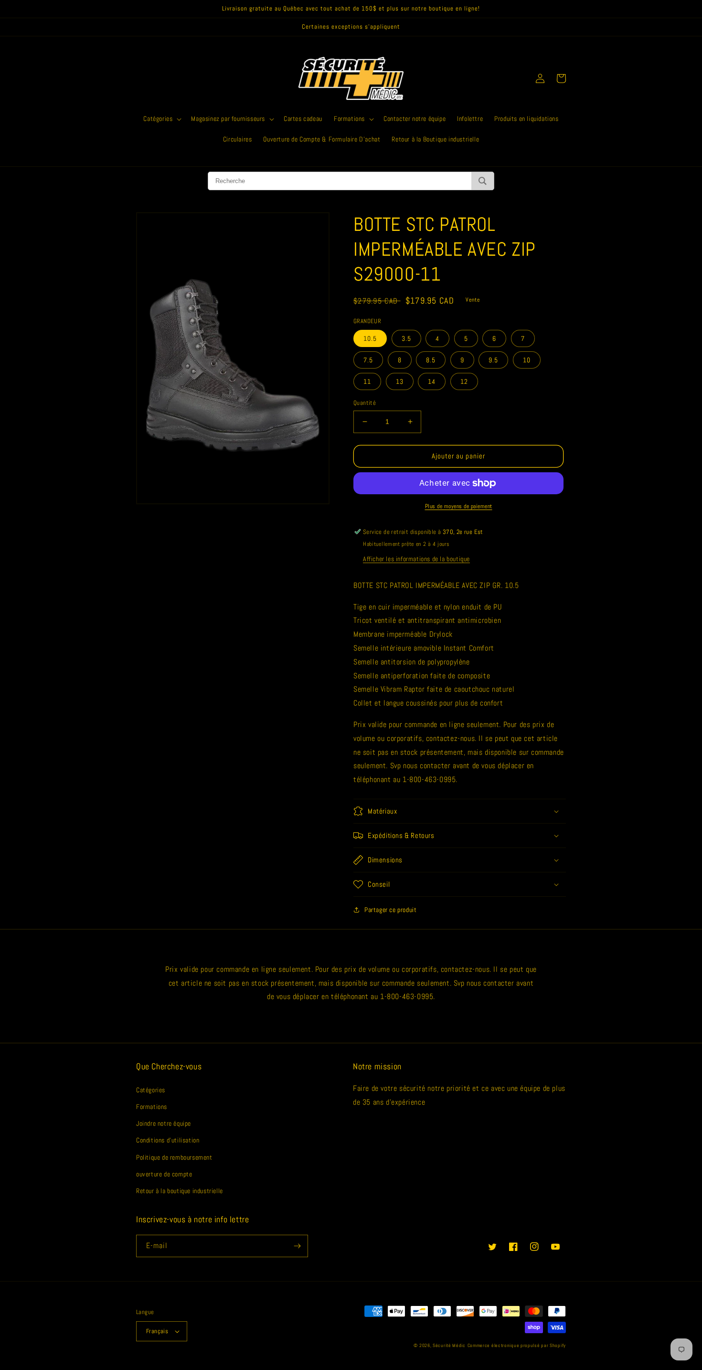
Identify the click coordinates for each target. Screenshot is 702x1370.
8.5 (431, 360)
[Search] (482, 181)
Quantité (364, 403)
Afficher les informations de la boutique (416, 559)
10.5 (370, 338)
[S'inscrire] (297, 1246)
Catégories (150, 1090)
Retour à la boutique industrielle (179, 1190)
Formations (151, 1106)
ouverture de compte (164, 1174)
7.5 (368, 360)
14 (432, 381)
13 (400, 381)
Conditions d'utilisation (167, 1140)
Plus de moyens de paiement (458, 506)
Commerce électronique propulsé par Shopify (517, 1345)
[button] (161, 119)
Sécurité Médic (449, 1345)
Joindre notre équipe (163, 1123)
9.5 (493, 360)
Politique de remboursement (174, 1157)
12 (464, 381)
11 (367, 381)
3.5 (406, 338)
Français (157, 1331)
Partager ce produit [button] (390, 909)
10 (527, 360)
